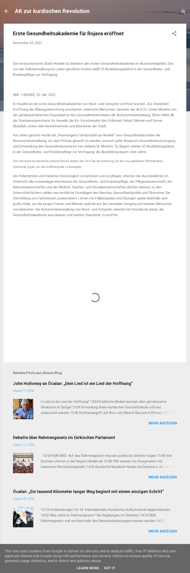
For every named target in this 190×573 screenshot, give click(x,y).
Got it (109, 568)
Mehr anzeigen (163, 423)
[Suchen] (183, 13)
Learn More (88, 568)
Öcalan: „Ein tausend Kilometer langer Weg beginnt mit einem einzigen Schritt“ (88, 491)
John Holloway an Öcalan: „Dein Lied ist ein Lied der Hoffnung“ (73, 383)
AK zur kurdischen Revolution (52, 11)
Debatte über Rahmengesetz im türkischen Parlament (64, 437)
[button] (174, 34)
